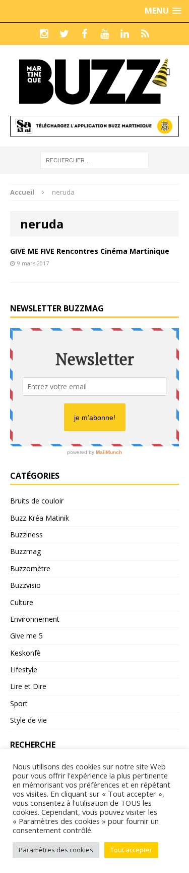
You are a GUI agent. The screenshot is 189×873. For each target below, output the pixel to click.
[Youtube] (105, 34)
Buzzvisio (25, 585)
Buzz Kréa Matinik (39, 518)
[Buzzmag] (94, 80)
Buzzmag (25, 551)
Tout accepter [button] (131, 849)
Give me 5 (26, 635)
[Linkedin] (125, 34)
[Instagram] (44, 34)
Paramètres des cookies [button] (56, 849)
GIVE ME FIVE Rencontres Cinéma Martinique (89, 251)
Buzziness (26, 534)
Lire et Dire (28, 686)
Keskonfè (25, 653)
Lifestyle (23, 669)
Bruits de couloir (37, 501)
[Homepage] (145, 34)
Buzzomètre (30, 568)
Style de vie (28, 720)
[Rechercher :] (94, 159)
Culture (21, 602)
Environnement (34, 619)
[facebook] (85, 34)
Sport (19, 703)
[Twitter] (64, 34)
